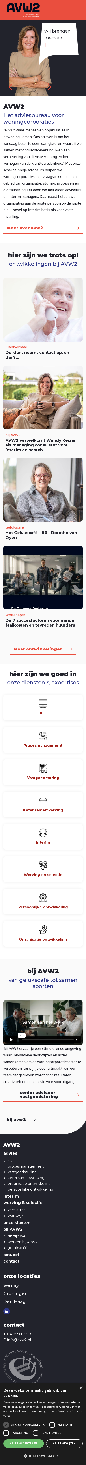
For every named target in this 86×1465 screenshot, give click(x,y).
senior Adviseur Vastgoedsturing (39, 1094)
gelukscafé (17, 1248)
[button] (43, 1456)
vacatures (16, 1210)
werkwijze (17, 1216)
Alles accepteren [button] (23, 1443)
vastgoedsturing (22, 1172)
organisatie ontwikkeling (29, 1183)
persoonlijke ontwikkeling (30, 1189)
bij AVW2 (16, 1119)
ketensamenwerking (26, 1178)
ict (10, 1160)
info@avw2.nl (19, 1340)
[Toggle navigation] (73, 10)
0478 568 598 (19, 1334)
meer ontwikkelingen (38, 649)
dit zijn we (16, 1236)
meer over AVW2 (25, 228)
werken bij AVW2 (23, 1242)
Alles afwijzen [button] (64, 1443)
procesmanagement (26, 1166)
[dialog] (43, 1424)
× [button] (81, 1388)
